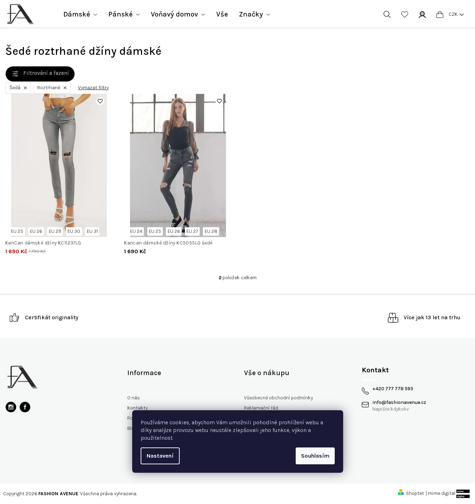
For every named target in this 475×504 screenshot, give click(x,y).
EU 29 (55, 231)
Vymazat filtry (93, 88)
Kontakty (137, 408)
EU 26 (36, 231)
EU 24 (136, 231)
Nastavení (160, 455)
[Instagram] (11, 407)
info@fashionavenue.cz (399, 402)
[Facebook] (25, 407)
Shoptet (415, 493)
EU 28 (211, 231)
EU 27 (192, 231)
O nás (133, 398)
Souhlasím (315, 455)
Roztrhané (48, 88)
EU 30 (74, 231)
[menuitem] (80, 14)
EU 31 (92, 231)
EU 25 (17, 231)
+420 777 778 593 (392, 388)
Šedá (14, 88)
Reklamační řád (261, 408)
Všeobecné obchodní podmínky (278, 398)
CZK (453, 14)
